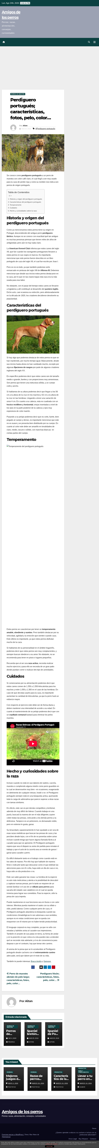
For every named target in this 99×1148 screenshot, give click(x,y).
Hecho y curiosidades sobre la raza (23, 211)
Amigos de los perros (22, 1111)
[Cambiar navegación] (94, 42)
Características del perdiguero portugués (25, 202)
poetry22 (12, 1087)
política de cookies (52, 1144)
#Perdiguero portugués (45, 129)
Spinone (47, 961)
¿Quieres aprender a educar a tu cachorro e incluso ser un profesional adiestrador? (76, 1134)
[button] (89, 42)
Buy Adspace (83, 1139)
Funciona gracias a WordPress (13, 1134)
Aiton (25, 126)
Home (94, 1128)
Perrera (10, 1072)
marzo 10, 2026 (62, 1083)
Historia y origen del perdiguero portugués (26, 199)
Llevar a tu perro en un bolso (85, 1079)
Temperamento (16, 205)
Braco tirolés (36, 961)
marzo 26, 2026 (38, 1083)
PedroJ (11, 1042)
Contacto (93, 1139)
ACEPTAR (49, 1146)
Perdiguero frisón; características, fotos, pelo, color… (48, 976)
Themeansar (6, 1137)
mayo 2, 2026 (13, 1083)
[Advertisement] (49, 64)
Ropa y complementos (83, 1071)
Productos (58, 1072)
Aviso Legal (73, 1139)
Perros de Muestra (18, 94)
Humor (82, 1087)
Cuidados (14, 208)
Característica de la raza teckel (61, 1079)
